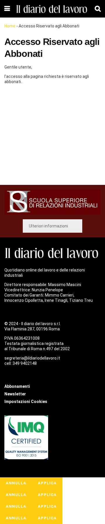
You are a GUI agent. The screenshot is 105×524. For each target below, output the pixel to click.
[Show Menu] (7, 8)
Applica (47, 483)
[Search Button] (98, 8)
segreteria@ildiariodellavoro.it (32, 358)
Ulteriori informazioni (48, 226)
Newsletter (15, 394)
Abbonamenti (39, 135)
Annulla (16, 483)
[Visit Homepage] (52, 8)
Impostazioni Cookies (25, 401)
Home (9, 26)
